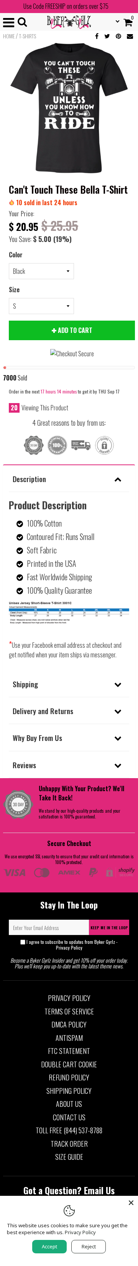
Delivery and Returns (43, 710)
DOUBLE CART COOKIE (69, 1064)
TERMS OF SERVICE (69, 1011)
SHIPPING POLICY (69, 1091)
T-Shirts (27, 36)
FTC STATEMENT (69, 1051)
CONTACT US (69, 1117)
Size (14, 289)
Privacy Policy (69, 947)
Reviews (24, 764)
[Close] (131, 1203)
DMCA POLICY (69, 1024)
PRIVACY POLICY (69, 998)
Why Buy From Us (37, 737)
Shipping (25, 683)
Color (16, 254)
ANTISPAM (69, 1038)
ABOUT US (69, 1104)
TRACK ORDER (69, 1144)
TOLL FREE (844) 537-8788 (69, 1130)
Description (29, 478)
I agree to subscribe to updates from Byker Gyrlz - (72, 944)
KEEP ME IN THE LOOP (109, 927)
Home (9, 36)
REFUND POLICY (69, 1077)
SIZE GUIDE (69, 1157)
